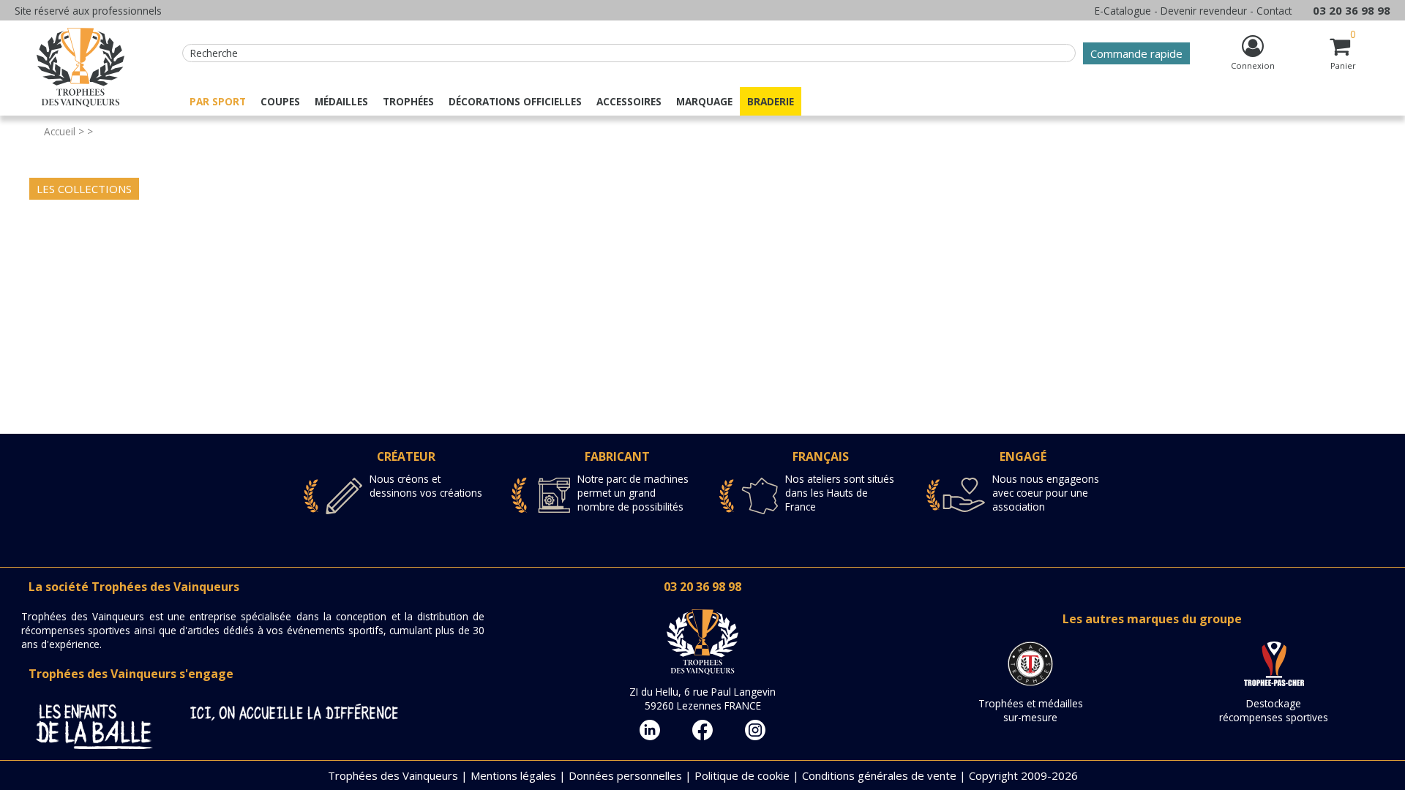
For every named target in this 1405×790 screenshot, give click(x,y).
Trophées (408, 101)
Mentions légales (513, 775)
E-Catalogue (1123, 11)
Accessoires (629, 101)
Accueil (59, 131)
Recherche (214, 53)
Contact (1274, 11)
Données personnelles (625, 775)
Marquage (704, 101)
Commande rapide (1136, 53)
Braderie (770, 101)
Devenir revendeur (1204, 11)
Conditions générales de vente (879, 775)
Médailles (341, 101)
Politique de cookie (742, 775)
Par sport (218, 101)
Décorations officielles (515, 101)
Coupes (280, 101)
